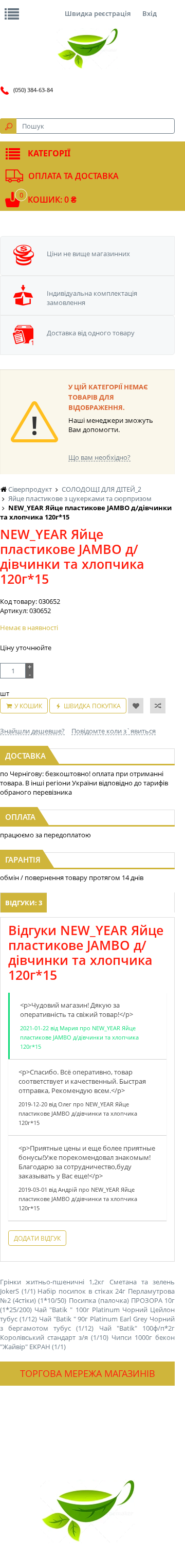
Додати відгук (37, 1238)
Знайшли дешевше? (32, 731)
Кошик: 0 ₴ (52, 199)
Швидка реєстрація (98, 13)
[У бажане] (135, 705)
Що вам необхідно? (99, 457)
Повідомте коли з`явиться (113, 731)
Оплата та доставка (73, 176)
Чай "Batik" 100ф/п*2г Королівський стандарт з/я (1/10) (87, 1332)
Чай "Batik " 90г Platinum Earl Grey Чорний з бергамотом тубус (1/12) (87, 1323)
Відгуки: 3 (23, 902)
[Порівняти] (157, 705)
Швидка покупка (92, 706)
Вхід (149, 13)
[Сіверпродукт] (87, 48)
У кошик (28, 706)
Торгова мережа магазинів (87, 1373)
